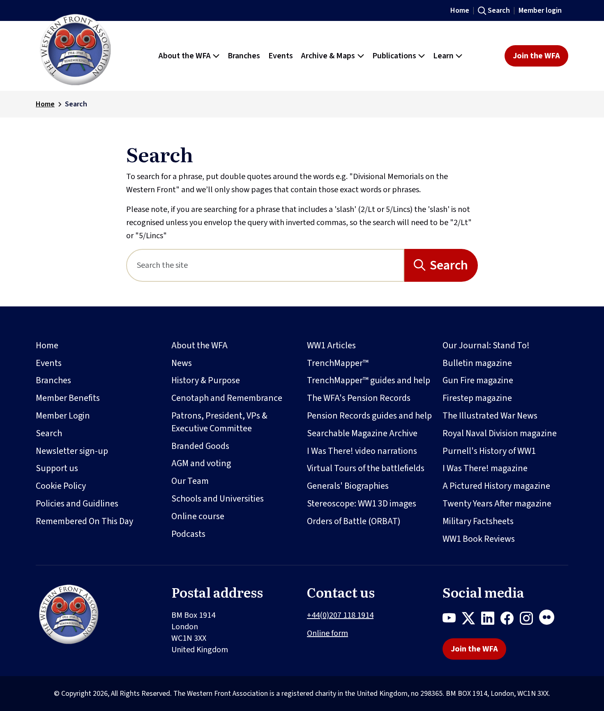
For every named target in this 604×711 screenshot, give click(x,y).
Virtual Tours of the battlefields (365, 468)
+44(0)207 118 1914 (340, 615)
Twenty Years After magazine (497, 503)
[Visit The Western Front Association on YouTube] (452, 620)
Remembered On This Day (84, 521)
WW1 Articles (331, 345)
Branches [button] (244, 56)
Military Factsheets (478, 521)
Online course (197, 516)
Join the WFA (536, 56)
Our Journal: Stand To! (486, 345)
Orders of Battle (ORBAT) (354, 521)
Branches (53, 380)
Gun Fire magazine (478, 380)
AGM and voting (201, 463)
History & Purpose (205, 380)
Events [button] (280, 56)
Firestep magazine (477, 398)
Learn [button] (443, 56)
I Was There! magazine (485, 468)
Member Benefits (68, 398)
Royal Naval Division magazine (500, 433)
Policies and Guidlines (77, 503)
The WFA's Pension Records (358, 398)
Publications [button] (394, 56)
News (181, 363)
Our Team (190, 481)
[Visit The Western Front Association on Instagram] (529, 620)
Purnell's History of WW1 (489, 451)
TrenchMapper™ (338, 363)
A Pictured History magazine (496, 485)
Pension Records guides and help (369, 415)
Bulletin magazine (477, 363)
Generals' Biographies (348, 485)
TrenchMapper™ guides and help (368, 380)
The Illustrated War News (490, 415)
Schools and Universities (217, 498)
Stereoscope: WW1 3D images (361, 503)
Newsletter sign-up (72, 451)
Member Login (63, 415)
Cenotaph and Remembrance (226, 398)
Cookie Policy (61, 485)
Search (499, 10)
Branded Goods (200, 446)
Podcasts (188, 534)
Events (49, 363)
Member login (540, 10)
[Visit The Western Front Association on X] (471, 620)
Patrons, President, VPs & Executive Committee (219, 422)
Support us (57, 468)
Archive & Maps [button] (328, 56)
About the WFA (199, 345)
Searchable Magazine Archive (362, 433)
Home (459, 10)
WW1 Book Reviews (479, 538)
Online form (327, 633)
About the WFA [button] (185, 56)
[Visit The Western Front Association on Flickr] (549, 620)
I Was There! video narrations (362, 451)
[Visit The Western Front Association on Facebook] (510, 620)
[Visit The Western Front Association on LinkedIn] (490, 620)
